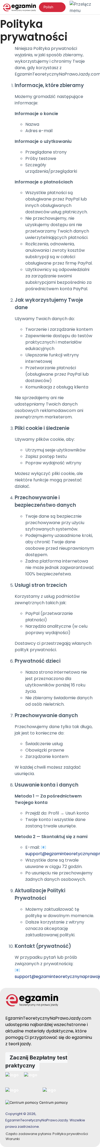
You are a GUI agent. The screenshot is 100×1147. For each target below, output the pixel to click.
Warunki (13, 1138)
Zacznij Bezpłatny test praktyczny (36, 1061)
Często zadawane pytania (28, 1133)
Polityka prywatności (70, 1133)
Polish (48, 7)
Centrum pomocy (53, 1102)
